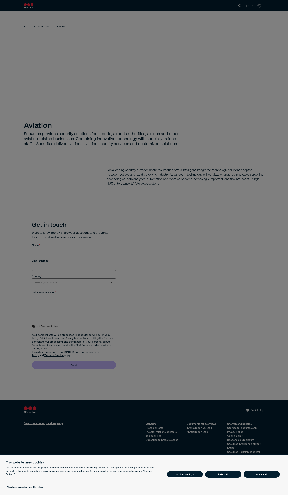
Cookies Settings (185, 474)
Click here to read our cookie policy (25, 487)
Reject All (223, 474)
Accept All (261, 474)
